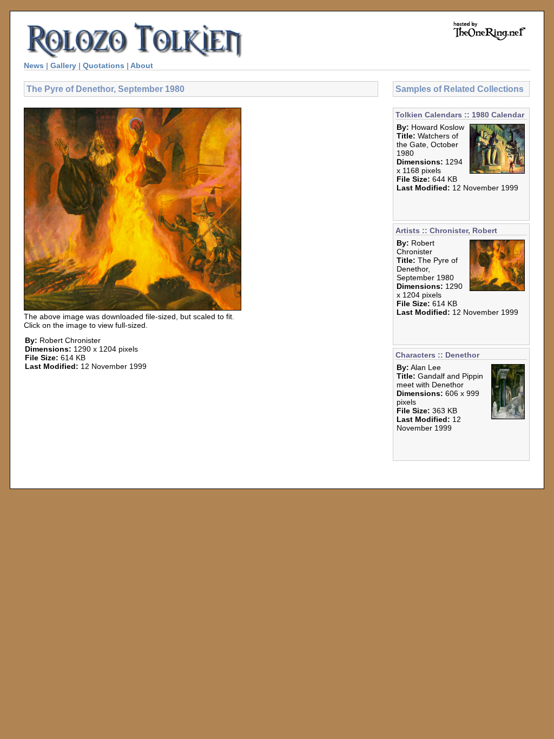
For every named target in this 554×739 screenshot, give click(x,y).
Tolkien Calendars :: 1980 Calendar (459, 114)
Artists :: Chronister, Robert (446, 230)
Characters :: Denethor (437, 355)
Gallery (63, 65)
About (141, 65)
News (34, 65)
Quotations (103, 65)
